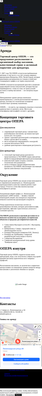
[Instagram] (1, 39)
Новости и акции (10, 27)
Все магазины (5, 298)
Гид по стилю (9, 29)
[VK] (4, 39)
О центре (7, 31)
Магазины (8, 25)
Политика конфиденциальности (16, 375)
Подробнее (10, 395)
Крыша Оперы (14, 35)
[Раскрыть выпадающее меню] (11, 33)
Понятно (18, 395)
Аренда (7, 33)
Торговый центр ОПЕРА (17, 370)
